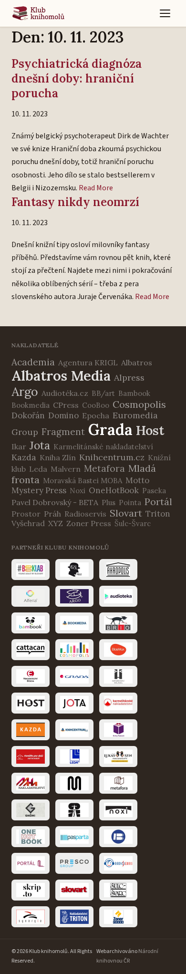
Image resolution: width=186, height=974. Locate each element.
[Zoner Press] (118, 916)
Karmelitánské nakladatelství (103, 446)
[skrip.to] (30, 890)
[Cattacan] (30, 649)
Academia (33, 362)
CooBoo (95, 405)
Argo (24, 391)
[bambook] (30, 622)
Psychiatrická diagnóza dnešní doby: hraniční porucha (76, 78)
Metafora (104, 468)
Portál (158, 502)
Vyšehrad (28, 523)
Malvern (66, 469)
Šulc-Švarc (132, 523)
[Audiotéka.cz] (118, 596)
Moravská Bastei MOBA (82, 480)
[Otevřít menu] (165, 13)
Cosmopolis (139, 404)
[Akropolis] (118, 569)
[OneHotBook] (30, 836)
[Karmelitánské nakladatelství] (118, 703)
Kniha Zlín (58, 457)
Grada (110, 429)
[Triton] (74, 916)
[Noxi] (118, 809)
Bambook (134, 393)
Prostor (26, 513)
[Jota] (74, 703)
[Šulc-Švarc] (118, 890)
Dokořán (28, 415)
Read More (96, 188)
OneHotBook (114, 490)
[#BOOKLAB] (30, 569)
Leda (38, 469)
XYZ (55, 523)
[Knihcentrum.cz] (74, 729)
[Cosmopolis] (74, 649)
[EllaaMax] (118, 649)
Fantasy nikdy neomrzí (75, 202)
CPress (66, 405)
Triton (157, 513)
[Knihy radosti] (118, 729)
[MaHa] (30, 783)
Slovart (126, 513)
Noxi (77, 490)
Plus (108, 502)
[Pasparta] (74, 836)
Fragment (63, 431)
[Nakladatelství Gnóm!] (30, 809)
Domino (63, 415)
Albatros (136, 362)
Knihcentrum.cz (112, 457)
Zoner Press (88, 523)
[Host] (30, 703)
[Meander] (74, 783)
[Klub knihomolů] (38, 13)
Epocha (95, 415)
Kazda (23, 457)
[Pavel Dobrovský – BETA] (118, 836)
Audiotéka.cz (64, 393)
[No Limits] (74, 809)
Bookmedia (30, 405)
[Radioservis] (118, 863)
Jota (40, 445)
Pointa (130, 502)
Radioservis (85, 513)
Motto (137, 480)
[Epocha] (30, 676)
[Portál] (30, 863)
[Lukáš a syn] (118, 756)
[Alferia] (30, 596)
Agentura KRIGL (88, 362)
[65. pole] (74, 569)
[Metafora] (118, 783)
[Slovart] (74, 890)
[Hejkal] (118, 676)
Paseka (154, 490)
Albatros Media (61, 375)
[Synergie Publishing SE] (30, 916)
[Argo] (74, 596)
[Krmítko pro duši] (30, 756)
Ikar (18, 446)
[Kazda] (30, 729)
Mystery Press (38, 490)
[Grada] (74, 676)
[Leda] (74, 756)
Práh (52, 513)
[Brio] (118, 622)
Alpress (129, 377)
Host (150, 430)
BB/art (103, 393)
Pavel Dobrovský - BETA (54, 502)
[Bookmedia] (74, 622)
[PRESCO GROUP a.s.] (74, 863)
